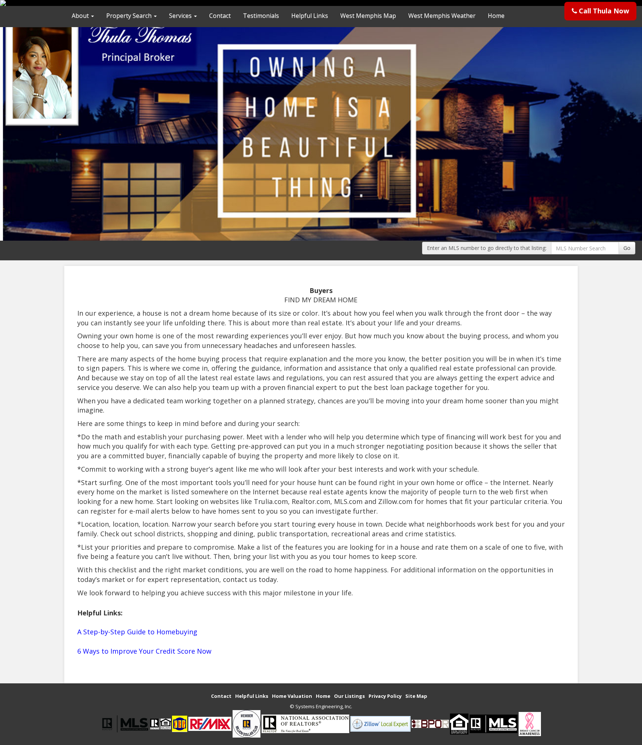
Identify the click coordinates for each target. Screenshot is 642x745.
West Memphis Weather (442, 16)
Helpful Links (309, 16)
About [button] (81, 16)
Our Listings (349, 696)
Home (496, 16)
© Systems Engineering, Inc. (321, 706)
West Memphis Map (368, 16)
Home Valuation (292, 696)
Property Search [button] (129, 16)
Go (626, 247)
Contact (220, 16)
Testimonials (261, 16)
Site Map (416, 696)
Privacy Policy (385, 696)
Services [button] (181, 16)
